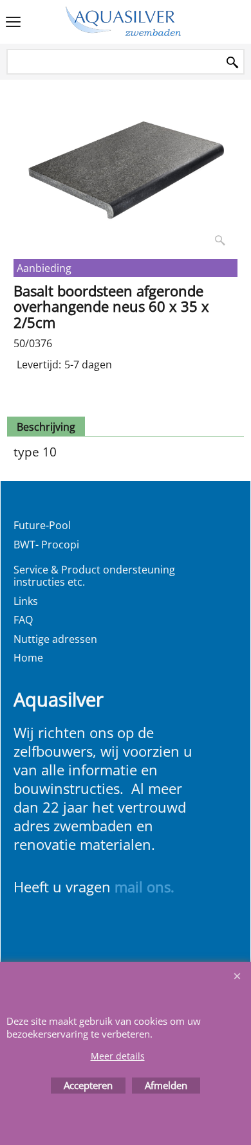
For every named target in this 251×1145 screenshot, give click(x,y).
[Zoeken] (232, 62)
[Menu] (13, 23)
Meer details (118, 1056)
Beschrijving (46, 427)
